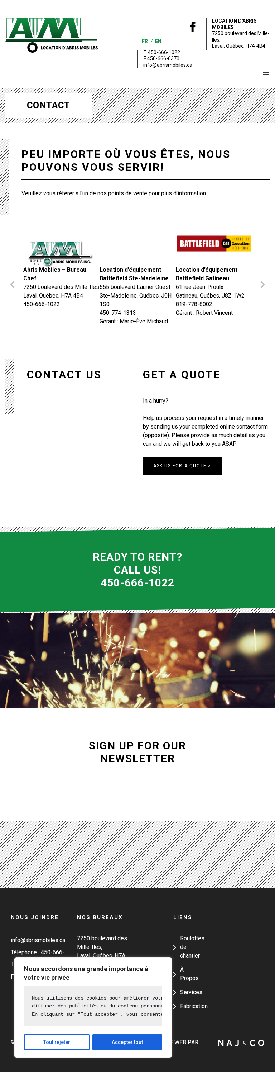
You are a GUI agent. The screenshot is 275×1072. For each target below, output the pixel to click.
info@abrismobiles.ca (167, 65)
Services (191, 992)
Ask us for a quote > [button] (182, 465)
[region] (93, 1007)
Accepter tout (127, 1042)
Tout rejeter (56, 1042)
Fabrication (194, 1006)
